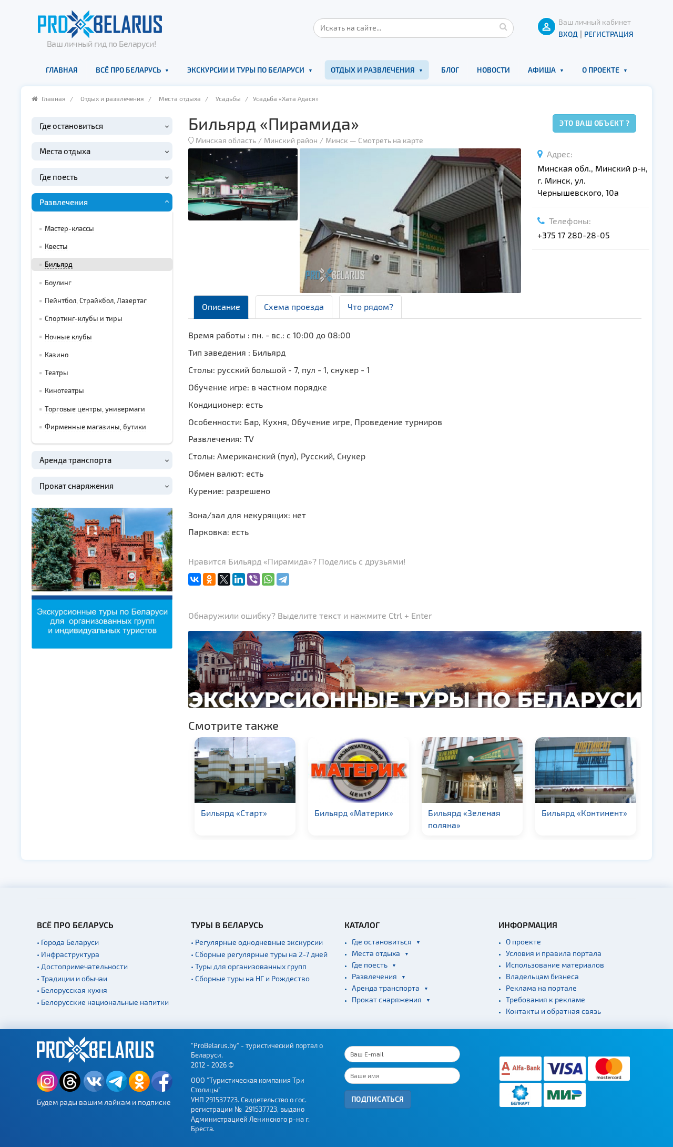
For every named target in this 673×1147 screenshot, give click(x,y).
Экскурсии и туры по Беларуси (245, 69)
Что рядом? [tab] (370, 306)
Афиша (542, 69)
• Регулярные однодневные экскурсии (257, 942)
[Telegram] (283, 579)
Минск (336, 140)
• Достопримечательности (82, 966)
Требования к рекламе (545, 999)
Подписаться (377, 1098)
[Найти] (503, 26)
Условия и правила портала (553, 953)
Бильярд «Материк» (353, 813)
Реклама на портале (541, 987)
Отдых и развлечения (373, 69)
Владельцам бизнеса (542, 976)
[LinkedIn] (238, 579)
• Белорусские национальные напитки (103, 1002)
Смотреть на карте (390, 140)
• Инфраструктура (68, 954)
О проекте (600, 69)
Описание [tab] (221, 306)
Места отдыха (180, 98)
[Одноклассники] (209, 579)
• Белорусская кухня (72, 989)
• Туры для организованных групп (249, 966)
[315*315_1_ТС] (102, 577)
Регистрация (609, 33)
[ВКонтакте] (194, 579)
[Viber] (253, 579)
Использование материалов (555, 964)
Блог (450, 69)
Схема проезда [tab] (294, 306)
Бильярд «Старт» (234, 813)
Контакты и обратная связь (553, 1011)
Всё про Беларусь (128, 69)
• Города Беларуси (68, 942)
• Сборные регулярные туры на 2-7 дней (259, 954)
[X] (224, 579)
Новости (493, 69)
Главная (62, 69)
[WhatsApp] (268, 579)
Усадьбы (228, 98)
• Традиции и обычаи (72, 978)
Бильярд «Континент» (584, 813)
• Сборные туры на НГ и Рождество (250, 978)
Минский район (291, 140)
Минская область (226, 140)
